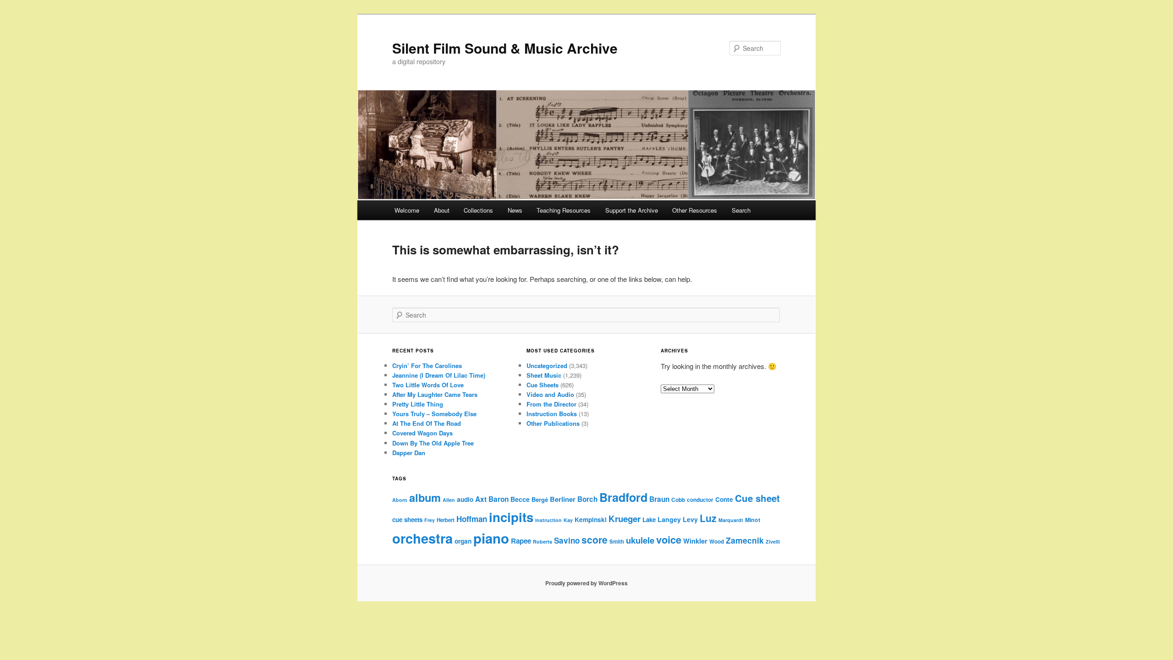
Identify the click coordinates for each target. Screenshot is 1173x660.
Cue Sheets (542, 384)
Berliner (563, 499)
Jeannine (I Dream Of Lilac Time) (438, 375)
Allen (449, 499)
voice (668, 539)
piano (491, 538)
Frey (429, 520)
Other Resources (694, 210)
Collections (478, 210)
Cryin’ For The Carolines (427, 365)
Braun (659, 499)
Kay (568, 520)
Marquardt (730, 520)
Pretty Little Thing (417, 404)
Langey (669, 519)
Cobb (678, 500)
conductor (700, 500)
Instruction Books (551, 413)
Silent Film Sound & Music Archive (505, 48)
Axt (481, 499)
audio (465, 499)
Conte (724, 499)
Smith (616, 541)
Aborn (399, 499)
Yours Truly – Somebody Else (434, 413)
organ (463, 541)
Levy (690, 519)
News (515, 210)
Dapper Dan (408, 452)
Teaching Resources (564, 210)
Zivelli (773, 541)
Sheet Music (543, 375)
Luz (708, 518)
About (441, 210)
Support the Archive (631, 210)
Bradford (623, 497)
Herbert (446, 520)
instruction (548, 520)
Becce (520, 499)
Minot (752, 520)
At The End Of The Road (426, 423)
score (594, 539)
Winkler (695, 540)
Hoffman (471, 518)
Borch (587, 499)
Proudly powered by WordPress (586, 583)
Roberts (542, 541)
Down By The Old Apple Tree (433, 443)
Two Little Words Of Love (428, 384)
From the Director (551, 404)
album (425, 497)
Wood (716, 541)
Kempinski (591, 519)
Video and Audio (550, 394)
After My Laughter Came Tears (434, 394)
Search (741, 210)
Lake (649, 519)
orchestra (422, 538)
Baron (498, 499)
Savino (567, 540)
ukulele (640, 540)
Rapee (521, 541)
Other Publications (553, 423)
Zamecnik (745, 540)
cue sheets (407, 519)
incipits (511, 517)
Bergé (540, 499)
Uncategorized (546, 365)
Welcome (407, 210)
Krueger (624, 518)
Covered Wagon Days (422, 433)
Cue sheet (757, 498)
